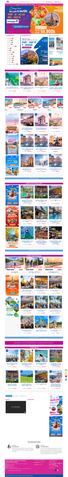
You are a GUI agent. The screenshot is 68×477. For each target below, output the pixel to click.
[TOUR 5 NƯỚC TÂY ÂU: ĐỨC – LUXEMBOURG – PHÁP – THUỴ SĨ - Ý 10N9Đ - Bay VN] (27, 160)
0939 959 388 (11, 466)
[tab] (9, 396)
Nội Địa (50, 4)
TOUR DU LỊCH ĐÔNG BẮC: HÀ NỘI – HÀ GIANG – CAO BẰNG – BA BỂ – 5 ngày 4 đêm (12, 88)
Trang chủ (17, 4)
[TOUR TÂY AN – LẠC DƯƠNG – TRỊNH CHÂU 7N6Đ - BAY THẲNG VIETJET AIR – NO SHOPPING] (41, 192)
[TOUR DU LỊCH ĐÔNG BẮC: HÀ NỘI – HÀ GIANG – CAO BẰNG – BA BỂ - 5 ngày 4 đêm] (12, 79)
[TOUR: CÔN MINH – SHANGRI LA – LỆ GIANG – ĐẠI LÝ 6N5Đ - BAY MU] (41, 212)
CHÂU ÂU (33, 4)
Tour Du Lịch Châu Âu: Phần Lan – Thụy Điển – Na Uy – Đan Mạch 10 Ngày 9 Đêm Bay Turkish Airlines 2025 (60, 52)
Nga (29, 4)
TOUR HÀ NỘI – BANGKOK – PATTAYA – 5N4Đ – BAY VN (41, 290)
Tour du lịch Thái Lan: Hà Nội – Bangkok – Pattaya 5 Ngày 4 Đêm (41, 331)
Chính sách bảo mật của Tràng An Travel (14, 470)
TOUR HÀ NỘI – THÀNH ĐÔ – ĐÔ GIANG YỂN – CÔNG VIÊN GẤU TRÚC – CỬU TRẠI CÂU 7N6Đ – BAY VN (55, 222)
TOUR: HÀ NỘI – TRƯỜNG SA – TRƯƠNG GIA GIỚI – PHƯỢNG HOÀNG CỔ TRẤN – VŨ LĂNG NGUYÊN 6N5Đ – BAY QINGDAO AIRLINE (41, 242)
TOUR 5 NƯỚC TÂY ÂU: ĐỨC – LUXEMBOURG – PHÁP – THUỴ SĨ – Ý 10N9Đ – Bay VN (27, 169)
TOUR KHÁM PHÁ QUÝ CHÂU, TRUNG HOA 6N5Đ (27, 221)
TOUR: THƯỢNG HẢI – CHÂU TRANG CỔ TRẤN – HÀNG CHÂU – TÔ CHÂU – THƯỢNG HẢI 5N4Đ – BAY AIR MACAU (26, 364)
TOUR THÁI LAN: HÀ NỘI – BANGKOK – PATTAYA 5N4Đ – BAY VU (27, 331)
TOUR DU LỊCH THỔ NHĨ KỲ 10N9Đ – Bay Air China (41, 88)
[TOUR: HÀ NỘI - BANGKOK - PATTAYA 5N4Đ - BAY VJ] (55, 322)
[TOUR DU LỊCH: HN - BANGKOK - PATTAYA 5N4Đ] (41, 302)
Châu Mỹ (22, 4)
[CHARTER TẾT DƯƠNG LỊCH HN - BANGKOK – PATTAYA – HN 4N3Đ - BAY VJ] (27, 282)
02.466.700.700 (12, 464)
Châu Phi (26, 4)
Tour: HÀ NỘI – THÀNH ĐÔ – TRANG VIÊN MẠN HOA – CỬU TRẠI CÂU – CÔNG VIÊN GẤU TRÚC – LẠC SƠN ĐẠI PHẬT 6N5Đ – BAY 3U (55, 88)
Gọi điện (66, 377)
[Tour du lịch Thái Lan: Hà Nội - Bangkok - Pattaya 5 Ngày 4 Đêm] (41, 322)
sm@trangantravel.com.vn (13, 467)
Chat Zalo (66, 380)
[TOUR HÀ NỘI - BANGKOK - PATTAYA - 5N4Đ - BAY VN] (41, 282)
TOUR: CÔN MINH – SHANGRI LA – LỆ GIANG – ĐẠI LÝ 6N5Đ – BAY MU (41, 221)
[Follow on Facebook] (54, 470)
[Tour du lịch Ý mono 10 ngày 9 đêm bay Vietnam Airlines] (55, 140)
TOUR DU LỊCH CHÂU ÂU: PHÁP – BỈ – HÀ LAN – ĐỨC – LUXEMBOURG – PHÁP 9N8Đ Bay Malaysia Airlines (26, 88)
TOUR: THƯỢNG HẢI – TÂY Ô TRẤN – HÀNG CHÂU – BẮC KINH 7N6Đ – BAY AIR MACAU (12, 364)
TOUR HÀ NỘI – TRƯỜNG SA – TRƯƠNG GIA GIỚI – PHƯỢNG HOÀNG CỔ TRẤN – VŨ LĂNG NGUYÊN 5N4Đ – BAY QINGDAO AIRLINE (55, 242)
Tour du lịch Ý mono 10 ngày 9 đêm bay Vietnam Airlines (55, 149)
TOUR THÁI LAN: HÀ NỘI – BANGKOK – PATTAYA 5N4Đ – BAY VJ (27, 311)
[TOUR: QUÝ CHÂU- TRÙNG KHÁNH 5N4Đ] (55, 192)
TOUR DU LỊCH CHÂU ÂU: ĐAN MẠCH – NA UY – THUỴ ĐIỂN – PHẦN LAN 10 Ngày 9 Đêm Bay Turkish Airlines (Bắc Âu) (27, 129)
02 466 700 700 (41, 462)
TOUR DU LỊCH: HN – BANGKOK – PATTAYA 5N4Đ (41, 311)
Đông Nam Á (45, 4)
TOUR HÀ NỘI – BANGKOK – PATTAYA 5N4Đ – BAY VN (55, 290)
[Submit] (44, 2)
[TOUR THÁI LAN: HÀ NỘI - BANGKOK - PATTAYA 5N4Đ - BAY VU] (27, 322)
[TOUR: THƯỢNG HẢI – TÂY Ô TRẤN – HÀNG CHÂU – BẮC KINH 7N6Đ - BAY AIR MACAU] (12, 356)
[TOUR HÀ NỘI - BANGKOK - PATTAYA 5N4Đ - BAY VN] (55, 282)
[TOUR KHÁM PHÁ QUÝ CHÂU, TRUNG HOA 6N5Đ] (27, 212)
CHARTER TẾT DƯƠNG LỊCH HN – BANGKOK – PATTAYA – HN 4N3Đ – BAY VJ (27, 291)
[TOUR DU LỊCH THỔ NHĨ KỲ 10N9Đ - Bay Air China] (41, 79)
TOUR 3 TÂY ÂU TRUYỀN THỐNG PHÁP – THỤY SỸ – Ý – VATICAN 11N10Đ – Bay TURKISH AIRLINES (27, 149)
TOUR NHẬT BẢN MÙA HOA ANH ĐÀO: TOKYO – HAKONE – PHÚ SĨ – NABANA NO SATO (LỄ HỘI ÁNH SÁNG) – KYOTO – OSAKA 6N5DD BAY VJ (55, 386)
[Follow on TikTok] (56, 470)
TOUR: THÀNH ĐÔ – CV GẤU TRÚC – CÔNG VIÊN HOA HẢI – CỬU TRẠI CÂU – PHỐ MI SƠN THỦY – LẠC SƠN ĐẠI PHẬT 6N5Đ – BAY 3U (55, 364)
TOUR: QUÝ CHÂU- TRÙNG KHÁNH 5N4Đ (55, 200)
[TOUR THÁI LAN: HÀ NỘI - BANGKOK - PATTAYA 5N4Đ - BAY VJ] (27, 302)
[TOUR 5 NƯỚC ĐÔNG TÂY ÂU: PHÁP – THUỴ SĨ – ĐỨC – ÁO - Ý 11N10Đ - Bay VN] (41, 160)
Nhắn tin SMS (66, 374)
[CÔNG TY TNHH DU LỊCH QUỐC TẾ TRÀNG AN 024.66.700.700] (12, 2)
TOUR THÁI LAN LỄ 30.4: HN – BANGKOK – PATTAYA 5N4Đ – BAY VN (55, 311)
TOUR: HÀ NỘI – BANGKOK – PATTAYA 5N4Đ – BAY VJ (55, 331)
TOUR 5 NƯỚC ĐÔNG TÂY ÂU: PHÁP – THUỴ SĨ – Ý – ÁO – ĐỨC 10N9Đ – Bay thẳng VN (41, 149)
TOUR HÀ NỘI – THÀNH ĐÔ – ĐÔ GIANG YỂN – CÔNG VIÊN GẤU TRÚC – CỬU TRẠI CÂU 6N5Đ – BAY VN (27, 242)
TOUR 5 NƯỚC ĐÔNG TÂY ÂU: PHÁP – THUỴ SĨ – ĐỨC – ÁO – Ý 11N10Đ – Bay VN (41, 169)
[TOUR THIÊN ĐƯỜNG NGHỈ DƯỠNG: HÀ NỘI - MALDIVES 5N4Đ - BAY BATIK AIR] (41, 356)
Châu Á (40, 4)
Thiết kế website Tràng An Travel (18, 475)
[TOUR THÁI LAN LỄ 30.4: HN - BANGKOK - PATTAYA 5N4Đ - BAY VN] (55, 302)
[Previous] (7, 20)
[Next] (61, 20)
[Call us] (57, 470)
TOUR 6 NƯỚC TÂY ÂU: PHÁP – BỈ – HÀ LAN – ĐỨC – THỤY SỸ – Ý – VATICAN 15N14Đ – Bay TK (55, 169)
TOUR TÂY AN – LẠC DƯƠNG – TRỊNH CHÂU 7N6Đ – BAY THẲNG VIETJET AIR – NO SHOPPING (41, 201)
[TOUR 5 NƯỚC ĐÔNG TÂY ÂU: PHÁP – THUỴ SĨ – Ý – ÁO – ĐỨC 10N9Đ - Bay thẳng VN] (41, 140)
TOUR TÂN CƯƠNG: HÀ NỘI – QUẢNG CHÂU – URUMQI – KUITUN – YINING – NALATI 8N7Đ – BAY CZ (26, 385)
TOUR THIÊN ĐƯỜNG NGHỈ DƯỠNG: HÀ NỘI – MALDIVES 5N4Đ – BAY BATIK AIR (41, 364)
